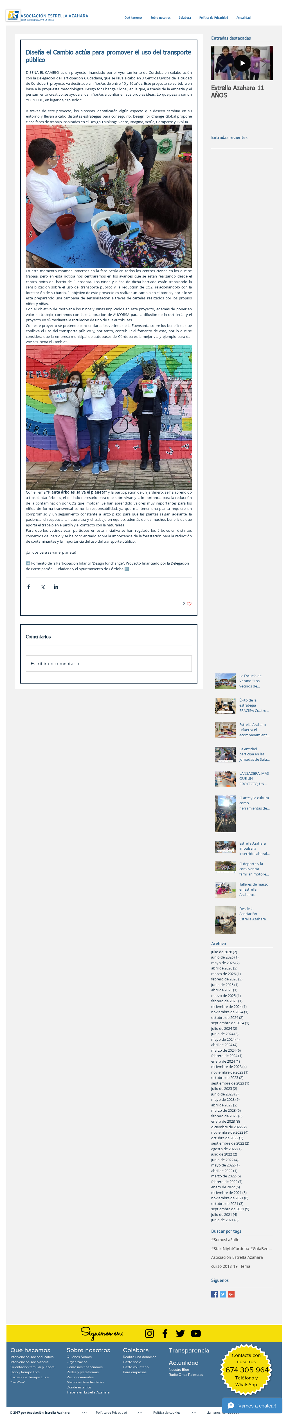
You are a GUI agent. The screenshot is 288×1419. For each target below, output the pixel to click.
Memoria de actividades (85, 1382)
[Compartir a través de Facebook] (28, 586)
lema (245, 1266)
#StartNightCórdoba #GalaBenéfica (242, 1248)
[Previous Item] (220, 63)
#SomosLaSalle (225, 1239)
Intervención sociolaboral (29, 1362)
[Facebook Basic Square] (214, 1294)
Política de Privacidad (111, 1412)
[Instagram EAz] (149, 1334)
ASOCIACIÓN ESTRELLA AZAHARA (54, 16)
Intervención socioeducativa (32, 1357)
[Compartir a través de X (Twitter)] (42, 586)
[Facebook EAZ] (165, 1334)
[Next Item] (264, 63)
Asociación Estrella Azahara (237, 1257)
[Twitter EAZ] (180, 1334)
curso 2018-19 (224, 1266)
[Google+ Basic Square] (231, 1294)
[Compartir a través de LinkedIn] (56, 586)
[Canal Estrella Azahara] (196, 1334)
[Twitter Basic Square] (223, 1294)
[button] (133, 17)
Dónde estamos (79, 1387)
